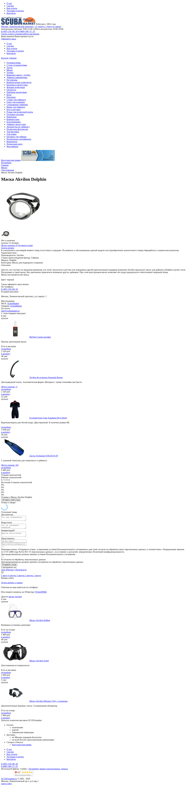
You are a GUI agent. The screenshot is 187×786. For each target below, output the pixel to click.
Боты (9, 95)
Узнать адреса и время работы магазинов (20, 34)
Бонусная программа (11, 160)
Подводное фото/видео (17, 129)
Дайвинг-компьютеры (17, 77)
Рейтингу (10, 570)
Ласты (9, 67)
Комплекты (12, 141)
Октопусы (11, 90)
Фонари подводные (16, 87)
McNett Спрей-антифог (40, 337)
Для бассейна (13, 132)
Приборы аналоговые (17, 92)
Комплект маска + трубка (18, 75)
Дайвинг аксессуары (16, 124)
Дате (3, 570)
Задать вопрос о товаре (12, 582)
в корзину (5, 354)
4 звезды (12, 575)
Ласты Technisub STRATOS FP (43, 456)
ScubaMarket (13, 303)
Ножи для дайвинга (16, 107)
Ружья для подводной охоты (20, 112)
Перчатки (11, 97)
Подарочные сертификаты (19, 139)
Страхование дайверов (17, 104)
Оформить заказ (8, 39)
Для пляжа (11, 134)
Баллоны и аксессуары (17, 85)
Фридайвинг (12, 146)
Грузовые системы (15, 114)
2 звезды (29, 575)
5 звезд (4, 575)
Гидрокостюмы (14, 63)
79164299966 (41, 592)
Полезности (21, 570)
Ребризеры (12, 117)
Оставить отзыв (25, 245)
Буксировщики (14, 122)
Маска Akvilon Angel (39, 661)
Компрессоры (13, 119)
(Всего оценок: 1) (9, 387)
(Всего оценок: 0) (9, 245)
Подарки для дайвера (16, 136)
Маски (10, 70)
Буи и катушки (14, 109)
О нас (9, 3)
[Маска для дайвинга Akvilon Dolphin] (23, 228)
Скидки (10, 6)
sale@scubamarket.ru (10, 311)
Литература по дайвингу (18, 127)
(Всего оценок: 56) (9, 465)
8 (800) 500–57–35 (26, 31)
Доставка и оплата (15, 11)
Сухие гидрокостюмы (17, 65)
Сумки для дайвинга (16, 99)
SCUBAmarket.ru (9, 779)
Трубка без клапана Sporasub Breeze (46, 377)
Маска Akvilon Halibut (39, 620)
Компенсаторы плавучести (19, 82)
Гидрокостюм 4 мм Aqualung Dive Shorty (48, 418)
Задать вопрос (7, 248)
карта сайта (6, 783)
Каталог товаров (9, 58)
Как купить (12, 8)
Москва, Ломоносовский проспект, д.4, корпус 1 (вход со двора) (31, 26)
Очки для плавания (16, 102)
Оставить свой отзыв (11, 500)
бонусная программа (21, 745)
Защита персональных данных (53, 769)
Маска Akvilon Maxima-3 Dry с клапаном (48, 701)
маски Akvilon (15, 596)
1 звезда (37, 575)
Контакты (11, 13)
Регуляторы (12, 80)
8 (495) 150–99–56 (9, 31)
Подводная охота (14, 144)
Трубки (10, 72)
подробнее (6, 349)
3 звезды (21, 575)
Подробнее (6, 163)
